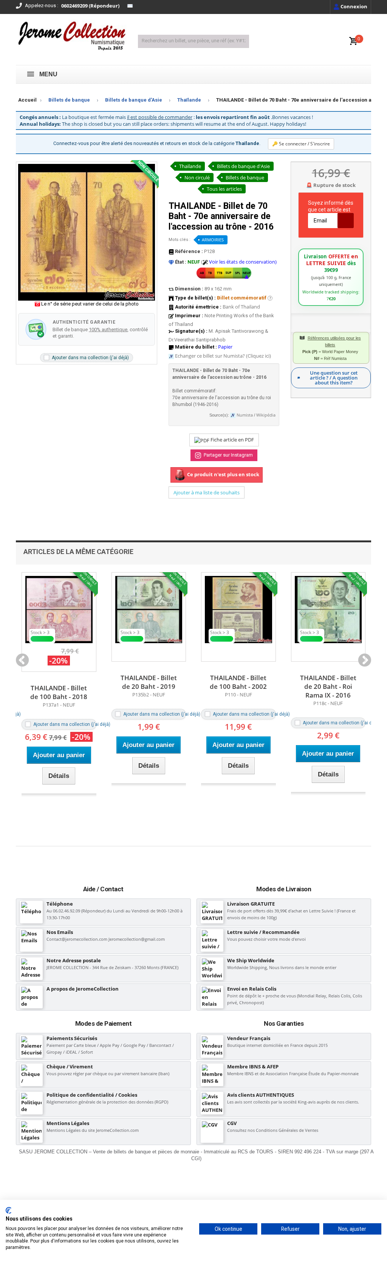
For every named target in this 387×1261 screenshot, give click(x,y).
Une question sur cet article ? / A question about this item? (334, 377)
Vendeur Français (248, 1038)
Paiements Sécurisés (71, 1038)
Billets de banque (69, 100)
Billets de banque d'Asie (133, 100)
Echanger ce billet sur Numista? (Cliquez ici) (223, 355)
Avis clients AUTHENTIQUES (260, 1094)
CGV (232, 1123)
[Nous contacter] (130, 6)
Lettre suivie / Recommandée (263, 932)
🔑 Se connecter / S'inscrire (301, 143)
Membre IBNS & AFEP (253, 1066)
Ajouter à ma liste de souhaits (206, 492)
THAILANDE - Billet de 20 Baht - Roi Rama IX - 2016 (238, 686)
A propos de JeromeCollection (82, 988)
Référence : (188, 251)
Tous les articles (224, 188)
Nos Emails (59, 932)
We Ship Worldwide (250, 960)
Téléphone (59, 903)
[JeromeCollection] (71, 37)
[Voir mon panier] (353, 41)
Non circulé (197, 177)
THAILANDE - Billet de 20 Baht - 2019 (59, 682)
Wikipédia (266, 415)
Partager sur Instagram (228, 455)
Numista (245, 415)
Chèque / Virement (69, 1066)
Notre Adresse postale (73, 960)
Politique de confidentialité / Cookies (91, 1094)
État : (180, 262)
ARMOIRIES (213, 239)
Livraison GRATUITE (251, 903)
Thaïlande (189, 100)
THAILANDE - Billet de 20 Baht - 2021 (328, 682)
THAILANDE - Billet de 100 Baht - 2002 (148, 682)
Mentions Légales (67, 1123)
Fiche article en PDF (231, 439)
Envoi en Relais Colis (251, 988)
